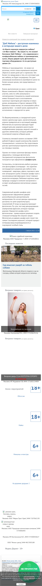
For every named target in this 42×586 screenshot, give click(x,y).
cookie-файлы (20, 573)
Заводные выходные (30, 34)
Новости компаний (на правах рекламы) (18, 39)
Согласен (21, 584)
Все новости (12, 34)
